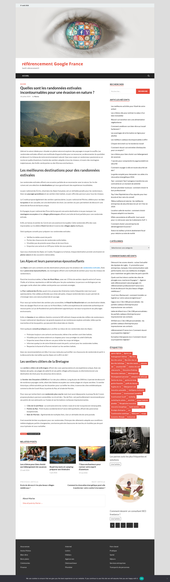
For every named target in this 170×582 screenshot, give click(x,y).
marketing (131, 397)
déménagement (133, 373)
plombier (114, 403)
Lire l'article (115, 464)
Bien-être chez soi (131, 360)
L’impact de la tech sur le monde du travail (127, 143)
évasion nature (34, 434)
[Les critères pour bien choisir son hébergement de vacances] (33, 454)
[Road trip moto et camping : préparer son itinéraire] (63, 455)
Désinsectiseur (71, 563)
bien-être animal (116, 360)
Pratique (113, 550)
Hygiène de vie (116, 387)
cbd (112, 367)
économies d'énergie (118, 417)
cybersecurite (115, 370)
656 (129, 525)
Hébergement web (130, 387)
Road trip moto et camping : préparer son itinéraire (62, 468)
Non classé (114, 546)
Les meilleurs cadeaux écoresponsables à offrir (129, 139)
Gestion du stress (117, 380)
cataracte (144, 363)
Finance (23, 567)
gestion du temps (130, 380)
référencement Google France (52, 64)
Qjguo (113, 302)
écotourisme (131, 417)
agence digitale (116, 353)
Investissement (116, 393)
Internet (68, 546)
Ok (142, 578)
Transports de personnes (119, 567)
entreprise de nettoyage (139, 377)
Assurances (24, 546)
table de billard (117, 311)
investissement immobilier (133, 393)
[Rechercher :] (130, 91)
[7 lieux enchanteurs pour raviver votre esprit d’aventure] (92, 454)
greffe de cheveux (131, 383)
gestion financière (117, 383)
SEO (142, 407)
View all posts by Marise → (33, 503)
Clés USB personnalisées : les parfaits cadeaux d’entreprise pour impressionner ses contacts (127, 304)
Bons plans (24, 559)
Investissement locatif (118, 397)
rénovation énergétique (119, 407)
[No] (167, 578)
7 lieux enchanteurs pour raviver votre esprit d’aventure (90, 467)
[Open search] (148, 76)
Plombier (68, 567)
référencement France (119, 330)
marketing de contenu (118, 400)
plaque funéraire (142, 400)
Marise (36, 96)
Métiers (68, 555)
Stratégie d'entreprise (118, 410)
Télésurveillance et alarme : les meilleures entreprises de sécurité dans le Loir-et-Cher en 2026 (129, 204)
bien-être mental (132, 363)
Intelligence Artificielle (136, 390)
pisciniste (131, 400)
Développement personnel (120, 377)
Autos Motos (25, 550)
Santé (112, 555)
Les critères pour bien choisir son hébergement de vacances (33, 465)
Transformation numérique (120, 413)
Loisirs (67, 550)
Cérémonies (25, 563)
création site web (134, 367)
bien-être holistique (117, 363)
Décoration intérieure (118, 373)
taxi (129, 410)
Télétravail (135, 413)
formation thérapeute (119, 337)
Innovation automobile (118, 390)
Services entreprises (118, 563)
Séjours (23, 84)
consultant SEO (121, 367)
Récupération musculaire (127, 403)
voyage (143, 413)
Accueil (25, 76)
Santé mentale (134, 407)
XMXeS (114, 321)
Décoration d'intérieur (130, 370)
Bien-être (133, 357)
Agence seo (127, 353)
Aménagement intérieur (119, 357)
